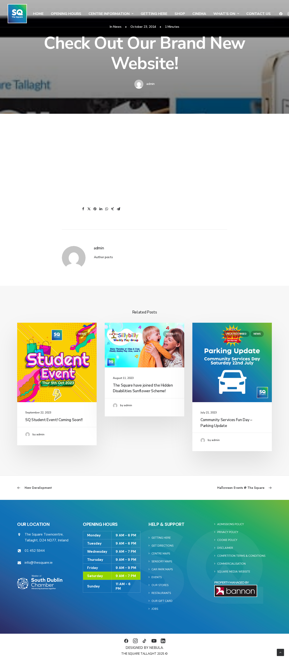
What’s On (224, 13)
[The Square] (17, 13)
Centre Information (109, 13)
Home (38, 13)
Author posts (103, 257)
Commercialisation (231, 564)
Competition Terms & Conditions (241, 556)
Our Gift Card (161, 601)
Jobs (154, 609)
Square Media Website (233, 571)
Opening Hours (66, 13)
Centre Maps (160, 553)
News (82, 333)
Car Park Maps (162, 569)
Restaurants (161, 593)
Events (156, 577)
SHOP (180, 13)
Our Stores (159, 585)
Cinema (199, 13)
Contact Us (258, 13)
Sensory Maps (161, 561)
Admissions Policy (230, 524)
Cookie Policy (227, 540)
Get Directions (162, 545)
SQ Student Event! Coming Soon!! (53, 419)
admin (150, 84)
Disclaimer (225, 548)
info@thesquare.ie (39, 562)
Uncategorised (236, 333)
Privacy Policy (227, 532)
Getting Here (154, 13)
